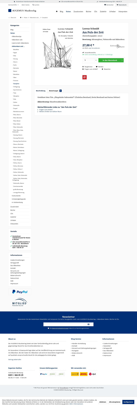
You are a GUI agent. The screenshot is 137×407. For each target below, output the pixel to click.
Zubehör (13, 217)
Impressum (14, 284)
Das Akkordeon (15, 265)
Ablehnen (102, 402)
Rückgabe (75, 351)
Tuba (14, 93)
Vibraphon (16, 96)
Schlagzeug (16, 87)
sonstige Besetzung (18, 192)
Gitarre (15, 62)
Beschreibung (40, 91)
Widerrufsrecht (15, 275)
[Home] (56, 12)
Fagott (15, 52)
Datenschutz (14, 278)
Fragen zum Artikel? (91, 69)
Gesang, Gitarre (17, 135)
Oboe (14, 77)
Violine (15, 102)
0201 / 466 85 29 (15, 375)
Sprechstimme (17, 90)
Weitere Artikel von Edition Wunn (50, 111)
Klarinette (16, 68)
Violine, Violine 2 (17, 169)
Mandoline (16, 74)
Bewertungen (55, 91)
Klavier (15, 71)
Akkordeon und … (18, 46)
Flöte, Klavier (16, 121)
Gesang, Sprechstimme (19, 141)
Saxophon (16, 83)
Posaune (15, 80)
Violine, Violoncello (18, 172)
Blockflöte (16, 49)
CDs (11, 213)
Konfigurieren (128, 402)
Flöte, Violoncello (18, 127)
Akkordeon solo (17, 40)
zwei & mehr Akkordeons (20, 43)
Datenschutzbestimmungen (60, 328)
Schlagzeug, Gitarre (18, 153)
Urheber (13, 220)
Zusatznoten (14, 207)
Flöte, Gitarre (17, 114)
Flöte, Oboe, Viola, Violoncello (17, 131)
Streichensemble (18, 186)
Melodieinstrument (18, 111)
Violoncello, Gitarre (18, 183)
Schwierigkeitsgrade (19, 199)
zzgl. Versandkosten (94, 48)
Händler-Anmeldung (79, 343)
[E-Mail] (84, 77)
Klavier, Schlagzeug (18, 150)
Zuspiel (15, 108)
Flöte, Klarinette (17, 118)
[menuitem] (122, 5)
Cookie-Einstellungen (17, 260)
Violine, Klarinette (18, 166)
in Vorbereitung (17, 202)
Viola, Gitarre (17, 157)
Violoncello (16, 105)
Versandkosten (64, 388)
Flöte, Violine (16, 124)
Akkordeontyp (16, 36)
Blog (11, 30)
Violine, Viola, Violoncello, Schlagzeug (19, 179)
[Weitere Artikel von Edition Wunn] (117, 46)
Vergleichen (88, 67)
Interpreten (14, 224)
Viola (14, 99)
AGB (11, 281)
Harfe (15, 65)
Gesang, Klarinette (18, 138)
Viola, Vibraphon (17, 160)
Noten (12, 33)
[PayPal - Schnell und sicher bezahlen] (20, 292)
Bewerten (107, 69)
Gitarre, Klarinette (18, 144)
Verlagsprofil (14, 263)
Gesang (15, 59)
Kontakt (13, 268)
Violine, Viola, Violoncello (20, 175)
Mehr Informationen (76, 404)
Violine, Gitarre (17, 163)
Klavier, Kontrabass (18, 147)
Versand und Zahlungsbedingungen (18, 272)
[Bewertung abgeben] (95, 42)
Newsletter (107, 346)
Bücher (12, 210)
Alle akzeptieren (114, 402)
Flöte (14, 56)
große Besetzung (18, 189)
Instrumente (16, 196)
